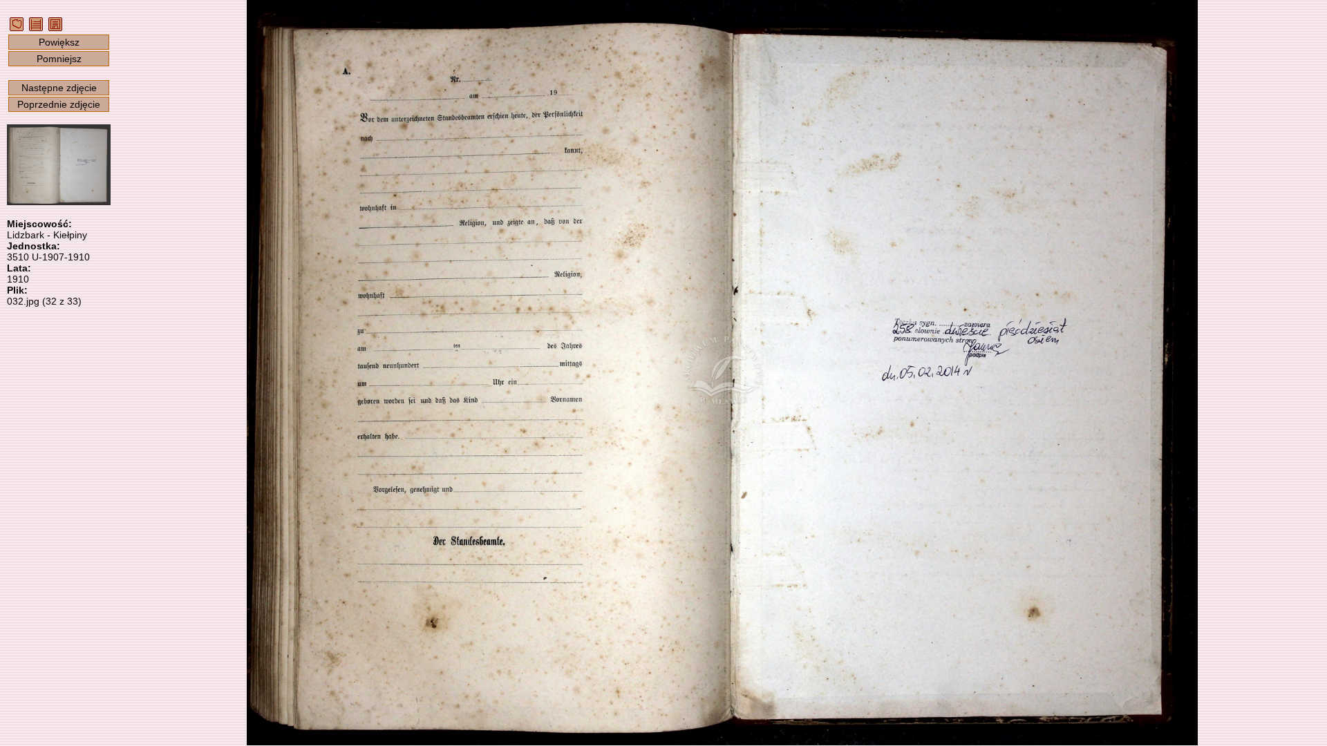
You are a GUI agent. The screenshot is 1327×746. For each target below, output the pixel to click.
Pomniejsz (59, 58)
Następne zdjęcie (59, 87)
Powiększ (59, 42)
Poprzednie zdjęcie (58, 104)
